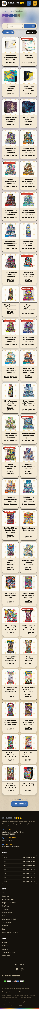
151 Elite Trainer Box (28, 57)
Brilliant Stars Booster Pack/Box (28, 563)
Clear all (30, 32)
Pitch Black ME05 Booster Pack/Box (28, 722)
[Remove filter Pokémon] (12, 32)
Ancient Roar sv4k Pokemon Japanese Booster (28, 151)
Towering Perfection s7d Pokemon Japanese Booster (10, 501)
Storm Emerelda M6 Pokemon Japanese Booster (10, 469)
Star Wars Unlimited (9, 919)
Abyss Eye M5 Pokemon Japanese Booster (10, 151)
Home (4, 11)
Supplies (5, 926)
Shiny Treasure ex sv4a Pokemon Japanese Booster (10, 405)
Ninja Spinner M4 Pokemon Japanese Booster (28, 340)
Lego (4, 929)
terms (20, 1005)
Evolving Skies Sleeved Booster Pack (11, 659)
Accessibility (18, 992)
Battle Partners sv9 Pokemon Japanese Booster (10, 184)
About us (5, 949)
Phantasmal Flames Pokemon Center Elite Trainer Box (28, 122)
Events (4, 942)
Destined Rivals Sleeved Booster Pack (28, 628)
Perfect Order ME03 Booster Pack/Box (28, 690)
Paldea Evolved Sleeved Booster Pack (10, 690)
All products (6, 893)
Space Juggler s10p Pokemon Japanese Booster (10, 437)
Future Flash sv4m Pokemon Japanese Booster (10, 244)
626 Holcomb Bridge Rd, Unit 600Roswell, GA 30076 (13, 833)
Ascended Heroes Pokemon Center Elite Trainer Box (10, 91)
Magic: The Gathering (9, 903)
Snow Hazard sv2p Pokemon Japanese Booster (28, 404)
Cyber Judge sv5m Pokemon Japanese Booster (28, 213)
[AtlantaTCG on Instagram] (17, 969)
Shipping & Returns (8, 952)
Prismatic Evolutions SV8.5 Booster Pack (28, 756)
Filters (29, 26)
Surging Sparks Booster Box (28, 529)
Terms (11, 992)
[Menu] (35, 3)
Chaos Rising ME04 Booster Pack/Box (28, 595)
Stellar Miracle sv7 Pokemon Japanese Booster (28, 437)
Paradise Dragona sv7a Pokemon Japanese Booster (10, 372)
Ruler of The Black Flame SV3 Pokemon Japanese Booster (28, 372)
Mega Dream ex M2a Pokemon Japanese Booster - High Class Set (10, 309)
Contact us (6, 956)
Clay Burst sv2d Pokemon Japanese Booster (28, 182)
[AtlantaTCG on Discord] (22, 969)
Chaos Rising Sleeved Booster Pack (10, 628)
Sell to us (5, 946)
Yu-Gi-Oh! (5, 909)
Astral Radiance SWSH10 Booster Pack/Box (10, 565)
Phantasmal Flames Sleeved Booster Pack (10, 722)
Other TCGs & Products (10, 932)
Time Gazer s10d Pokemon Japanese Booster (28, 468)
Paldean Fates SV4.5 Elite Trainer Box (10, 120)
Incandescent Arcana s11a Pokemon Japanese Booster (28, 245)
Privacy (4, 992)
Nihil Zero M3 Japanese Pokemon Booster (10, 340)
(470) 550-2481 (7, 840)
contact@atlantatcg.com (11, 846)
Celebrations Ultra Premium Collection (10, 58)
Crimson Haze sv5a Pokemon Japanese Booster (10, 213)
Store (11, 11)
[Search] (29, 3)
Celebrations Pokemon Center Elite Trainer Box (28, 90)
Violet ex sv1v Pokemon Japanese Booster (28, 500)
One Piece (5, 906)
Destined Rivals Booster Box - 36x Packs (10, 530)
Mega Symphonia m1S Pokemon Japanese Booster (28, 309)
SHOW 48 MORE (20, 804)
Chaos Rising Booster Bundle (28, 785)
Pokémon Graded (8, 899)
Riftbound (5, 916)
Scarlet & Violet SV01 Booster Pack (10, 786)
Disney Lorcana (7, 913)
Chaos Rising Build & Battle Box (10, 595)
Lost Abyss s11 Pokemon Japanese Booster (10, 275)
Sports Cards (6, 922)
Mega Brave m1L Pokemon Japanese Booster (28, 275)
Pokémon (5, 896)
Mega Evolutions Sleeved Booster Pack (28, 660)
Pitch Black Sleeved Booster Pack (10, 755)
